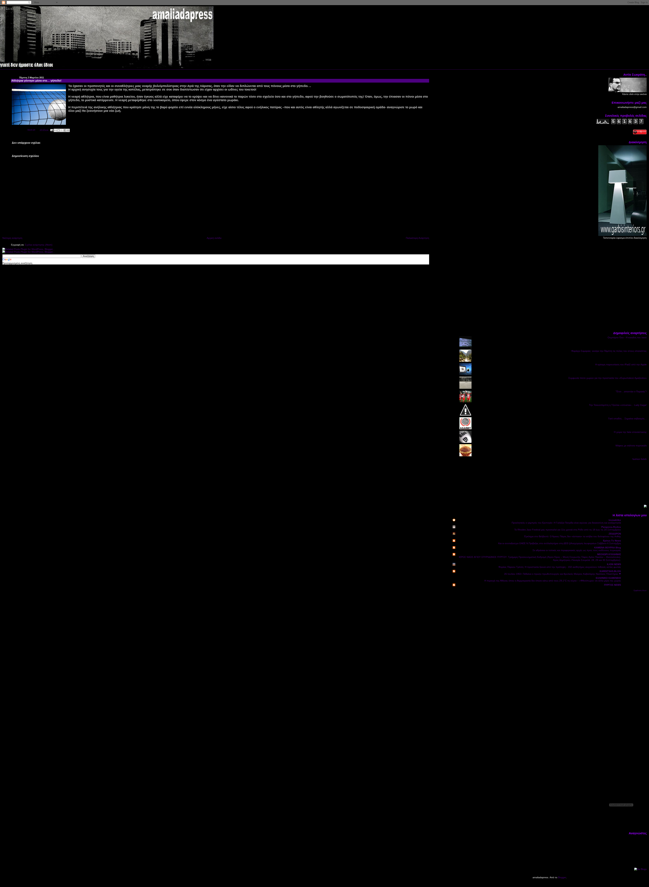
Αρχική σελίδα (214, 238)
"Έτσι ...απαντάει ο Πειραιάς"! (631, 391)
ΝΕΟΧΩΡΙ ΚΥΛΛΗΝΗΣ (609, 554)
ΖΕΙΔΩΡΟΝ (615, 533)
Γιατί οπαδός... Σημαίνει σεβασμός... (627, 418)
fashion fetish (639, 459)
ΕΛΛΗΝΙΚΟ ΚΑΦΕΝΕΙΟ (608, 578)
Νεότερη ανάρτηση (12, 238)
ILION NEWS (614, 564)
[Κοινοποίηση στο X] (61, 130)
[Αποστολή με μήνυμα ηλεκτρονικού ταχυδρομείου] (55, 130)
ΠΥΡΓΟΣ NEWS (612, 585)
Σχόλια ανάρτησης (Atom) (38, 244)
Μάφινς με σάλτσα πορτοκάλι (631, 445)
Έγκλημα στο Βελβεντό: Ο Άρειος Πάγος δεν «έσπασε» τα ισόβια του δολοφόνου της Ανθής (572, 536)
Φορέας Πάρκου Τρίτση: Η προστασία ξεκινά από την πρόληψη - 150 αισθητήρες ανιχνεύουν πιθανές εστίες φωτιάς (559, 567)
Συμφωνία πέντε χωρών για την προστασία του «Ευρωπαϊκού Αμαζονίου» (607, 378)
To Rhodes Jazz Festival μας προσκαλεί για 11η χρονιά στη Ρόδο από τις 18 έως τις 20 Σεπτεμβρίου (567, 529)
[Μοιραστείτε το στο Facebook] (65, 130)
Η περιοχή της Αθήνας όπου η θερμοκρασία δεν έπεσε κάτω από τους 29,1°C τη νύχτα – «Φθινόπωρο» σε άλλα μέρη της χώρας (552, 580)
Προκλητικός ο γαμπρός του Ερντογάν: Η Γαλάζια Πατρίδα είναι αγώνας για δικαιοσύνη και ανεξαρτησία (566, 523)
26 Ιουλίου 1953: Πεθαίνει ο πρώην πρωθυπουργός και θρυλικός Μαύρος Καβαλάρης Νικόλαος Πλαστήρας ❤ (562, 574)
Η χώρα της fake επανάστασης (630, 432)
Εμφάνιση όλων (640, 590)
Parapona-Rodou (611, 527)
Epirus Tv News (612, 540)
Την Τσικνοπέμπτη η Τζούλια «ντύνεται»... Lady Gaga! (618, 405)
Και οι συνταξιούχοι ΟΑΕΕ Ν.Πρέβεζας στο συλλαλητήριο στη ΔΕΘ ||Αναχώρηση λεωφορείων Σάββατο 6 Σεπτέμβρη (559, 543)
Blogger (562, 877)
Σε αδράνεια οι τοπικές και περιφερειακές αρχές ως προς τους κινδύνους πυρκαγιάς (577, 550)
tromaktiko (615, 520)
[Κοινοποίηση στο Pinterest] (68, 130)
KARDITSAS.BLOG (610, 571)
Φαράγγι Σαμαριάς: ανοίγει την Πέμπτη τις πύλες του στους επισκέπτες (609, 351)
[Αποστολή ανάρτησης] (51, 130)
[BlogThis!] (58, 130)
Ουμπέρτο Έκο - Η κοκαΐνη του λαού (627, 337)
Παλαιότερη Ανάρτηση (417, 238)
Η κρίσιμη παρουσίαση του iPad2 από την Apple (621, 364)
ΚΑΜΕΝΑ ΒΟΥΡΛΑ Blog (607, 547)
